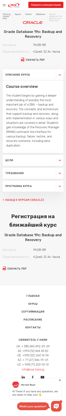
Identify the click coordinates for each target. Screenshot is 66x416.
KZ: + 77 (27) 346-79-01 (33, 360)
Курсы (33, 303)
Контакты (32, 327)
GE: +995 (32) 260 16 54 (33, 355)
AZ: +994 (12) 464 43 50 (33, 351)
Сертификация (33, 311)
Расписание (33, 319)
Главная (32, 296)
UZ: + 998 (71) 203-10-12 (33, 364)
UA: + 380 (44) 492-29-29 (33, 346)
